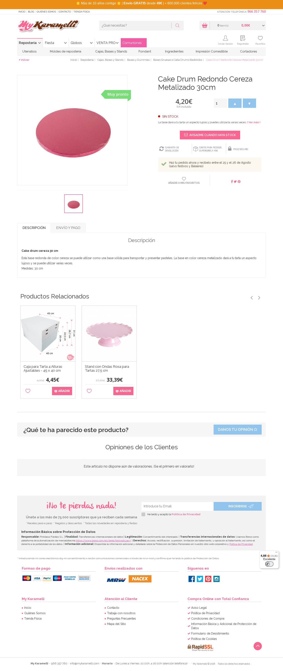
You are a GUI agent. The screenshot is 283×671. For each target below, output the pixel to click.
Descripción (34, 228)
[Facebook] (191, 579)
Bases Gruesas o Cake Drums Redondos (177, 59)
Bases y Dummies (138, 59)
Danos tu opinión (236, 429)
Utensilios (29, 51)
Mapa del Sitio (116, 624)
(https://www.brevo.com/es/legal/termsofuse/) (103, 540)
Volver (25, 59)
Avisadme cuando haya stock (212, 135)
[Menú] (276, 553)
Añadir (63, 391)
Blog (31, 11)
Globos (76, 43)
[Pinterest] (208, 579)
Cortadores (248, 51)
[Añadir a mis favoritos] (28, 391)
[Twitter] (200, 579)
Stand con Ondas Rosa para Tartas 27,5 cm (107, 369)
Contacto (65, 11)
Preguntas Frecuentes (121, 618)
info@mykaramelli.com (84, 663)
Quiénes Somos (46, 11)
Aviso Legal (199, 607)
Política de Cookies (204, 639)
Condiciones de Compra (207, 618)
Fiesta (49, 43)
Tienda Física (82, 11)
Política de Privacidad (186, 514)
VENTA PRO (106, 43)
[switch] (269, 563)
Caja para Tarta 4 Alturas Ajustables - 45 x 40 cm (43, 369)
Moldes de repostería (65, 51)
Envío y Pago (68, 228)
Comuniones (132, 43)
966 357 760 (256, 11)
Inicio (21, 11)
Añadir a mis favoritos (184, 182)
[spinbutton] (220, 103)
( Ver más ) (253, 122)
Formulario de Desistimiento (210, 633)
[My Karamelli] (48, 26)
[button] (235, 103)
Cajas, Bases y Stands (111, 51)
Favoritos (260, 43)
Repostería (28, 43)
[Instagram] (216, 579)
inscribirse (237, 506)
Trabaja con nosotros (121, 613)
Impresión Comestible (212, 51)
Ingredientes (174, 51)
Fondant (145, 51)
